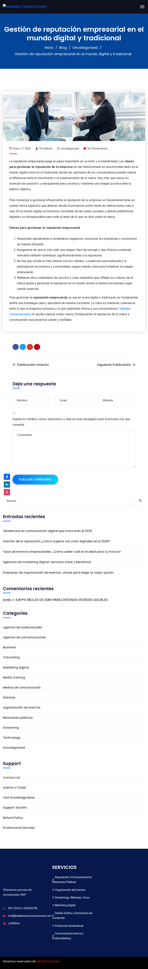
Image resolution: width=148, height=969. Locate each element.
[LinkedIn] (7, 484)
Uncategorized (85, 47)
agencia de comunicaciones (24, 637)
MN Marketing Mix (48, 961)
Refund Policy (13, 818)
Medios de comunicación (22, 687)
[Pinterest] (37, 347)
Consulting (11, 657)
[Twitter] (23, 347)
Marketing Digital (65, 905)
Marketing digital (16, 667)
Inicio (49, 47)
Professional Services (19, 828)
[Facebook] (16, 347)
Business (9, 647)
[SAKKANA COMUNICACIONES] (25, 7)
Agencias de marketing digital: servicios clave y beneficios (47, 562)
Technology (11, 738)
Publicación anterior (32, 365)
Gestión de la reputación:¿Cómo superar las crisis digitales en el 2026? (56, 541)
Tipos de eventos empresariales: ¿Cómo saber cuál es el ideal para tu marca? (62, 552)
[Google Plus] (30, 347)
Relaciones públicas (18, 718)
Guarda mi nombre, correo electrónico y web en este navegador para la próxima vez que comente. (71, 421)
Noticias (9, 697)
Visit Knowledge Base (19, 798)
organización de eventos (21, 707)
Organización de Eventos (70, 889)
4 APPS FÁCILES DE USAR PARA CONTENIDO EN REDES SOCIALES (61, 600)
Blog (63, 47)
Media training (14, 677)
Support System (15, 808)
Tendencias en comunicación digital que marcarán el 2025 (47, 531)
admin (48, 148)
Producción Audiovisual (69, 925)
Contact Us (11, 778)
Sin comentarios (97, 148)
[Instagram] (7, 492)
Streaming (11, 728)
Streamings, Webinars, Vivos (72, 897)
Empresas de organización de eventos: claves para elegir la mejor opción (58, 573)
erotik (7, 600)
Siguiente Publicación (114, 365)
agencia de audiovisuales (22, 627)
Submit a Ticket (14, 788)
